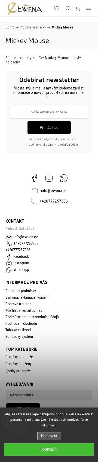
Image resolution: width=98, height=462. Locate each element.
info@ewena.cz (53, 190)
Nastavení (49, 436)
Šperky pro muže (18, 371)
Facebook (34, 178)
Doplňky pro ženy (18, 364)
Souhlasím (49, 449)
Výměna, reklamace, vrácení (26, 297)
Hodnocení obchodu (21, 323)
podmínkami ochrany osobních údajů (53, 144)
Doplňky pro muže (19, 357)
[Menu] (88, 8)
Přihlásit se (49, 127)
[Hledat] (68, 8)
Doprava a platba (18, 304)
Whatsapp (64, 178)
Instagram (49, 178)
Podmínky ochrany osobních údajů (32, 317)
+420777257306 (54, 201)
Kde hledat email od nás (23, 310)
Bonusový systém (19, 336)
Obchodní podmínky (20, 291)
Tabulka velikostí (18, 330)
